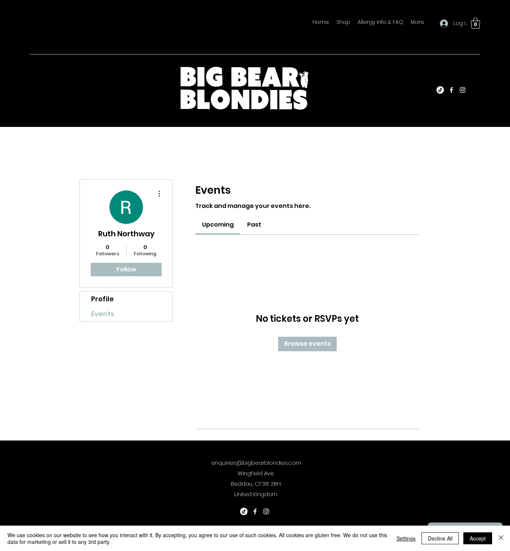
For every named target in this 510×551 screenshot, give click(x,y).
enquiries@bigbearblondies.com (256, 463)
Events (102, 313)
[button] (475, 23)
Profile (102, 298)
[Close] (501, 538)
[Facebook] (451, 90)
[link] (218, 224)
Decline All (440, 538)
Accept (478, 538)
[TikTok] (440, 90)
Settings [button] (406, 538)
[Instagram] (462, 90)
